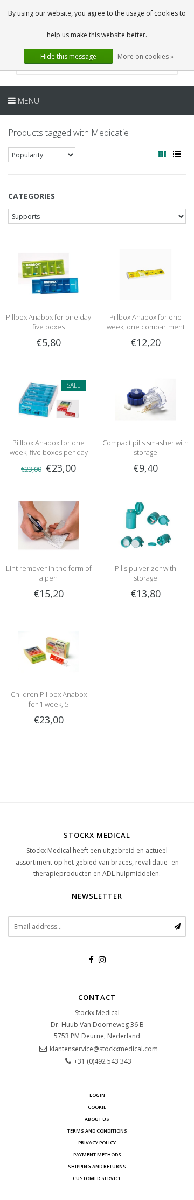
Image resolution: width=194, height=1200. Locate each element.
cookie (97, 1107)
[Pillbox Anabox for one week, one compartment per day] (145, 273)
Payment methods (97, 1154)
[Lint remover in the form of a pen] (48, 524)
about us (97, 1118)
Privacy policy (97, 1142)
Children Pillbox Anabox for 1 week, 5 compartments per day (49, 704)
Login (97, 1095)
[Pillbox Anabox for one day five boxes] (48, 273)
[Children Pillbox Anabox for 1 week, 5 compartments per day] (48, 650)
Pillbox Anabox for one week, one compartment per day (146, 326)
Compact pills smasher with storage (145, 447)
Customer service (97, 1178)
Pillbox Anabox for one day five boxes (48, 322)
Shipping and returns (97, 1166)
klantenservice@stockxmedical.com (104, 1048)
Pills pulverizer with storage (145, 573)
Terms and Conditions (97, 1130)
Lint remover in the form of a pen (49, 573)
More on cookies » (145, 56)
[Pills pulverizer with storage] (145, 524)
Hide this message (68, 56)
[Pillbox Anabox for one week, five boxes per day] (48, 399)
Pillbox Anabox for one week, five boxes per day (49, 447)
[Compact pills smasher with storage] (145, 399)
